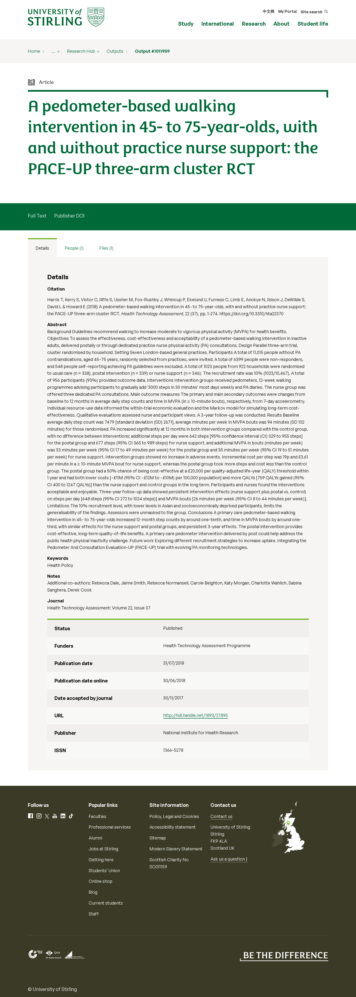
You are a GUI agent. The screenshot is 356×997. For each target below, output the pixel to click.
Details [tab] (42, 248)
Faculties (97, 816)
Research (254, 23)
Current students (106, 903)
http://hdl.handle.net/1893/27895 (195, 715)
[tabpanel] (178, 513)
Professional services (110, 827)
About (281, 23)
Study (185, 23)
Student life (312, 23)
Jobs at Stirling (103, 848)
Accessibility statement (172, 827)
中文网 (268, 11)
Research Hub (81, 51)
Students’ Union (104, 870)
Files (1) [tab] (106, 248)
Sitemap (157, 837)
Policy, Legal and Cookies (174, 816)
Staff (94, 913)
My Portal (287, 11)
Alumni (95, 837)
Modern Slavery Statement (175, 848)
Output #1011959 (152, 51)
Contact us (221, 816)
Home (34, 51)
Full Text (37, 216)
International (217, 23)
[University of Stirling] (66, 16)
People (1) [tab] (74, 248)
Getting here (101, 859)
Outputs (115, 51)
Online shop (100, 881)
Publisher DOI (69, 216)
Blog (93, 892)
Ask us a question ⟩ (229, 859)
